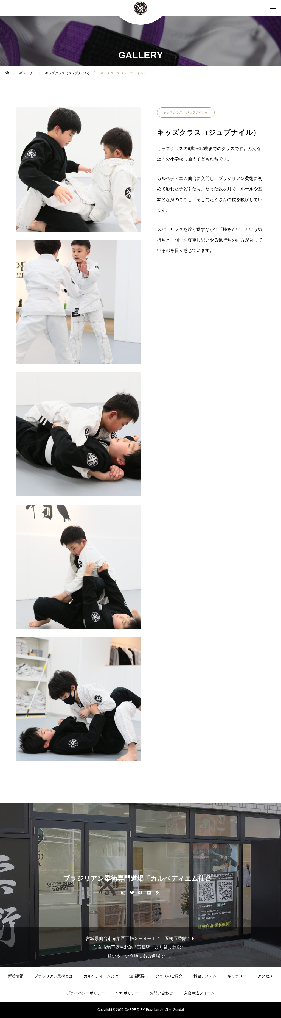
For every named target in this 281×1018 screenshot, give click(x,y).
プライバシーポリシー (85, 993)
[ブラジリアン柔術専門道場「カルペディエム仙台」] (140, 8)
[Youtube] (149, 892)
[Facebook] (140, 892)
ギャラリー (237, 976)
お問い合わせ (161, 993)
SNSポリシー (127, 993)
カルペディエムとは (101, 976)
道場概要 (137, 976)
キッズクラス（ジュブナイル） (186, 112)
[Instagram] (123, 892)
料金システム (205, 976)
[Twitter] (132, 892)
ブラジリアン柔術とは (53, 976)
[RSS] (158, 892)
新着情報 (15, 976)
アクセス (265, 976)
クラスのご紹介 (169, 976)
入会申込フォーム (199, 993)
